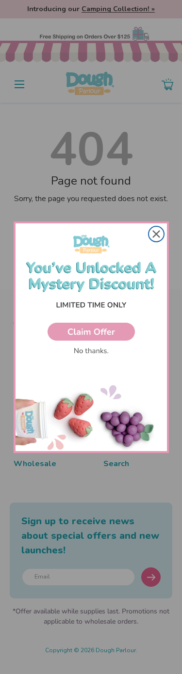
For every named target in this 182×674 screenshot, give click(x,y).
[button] (91, 332)
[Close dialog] (156, 234)
